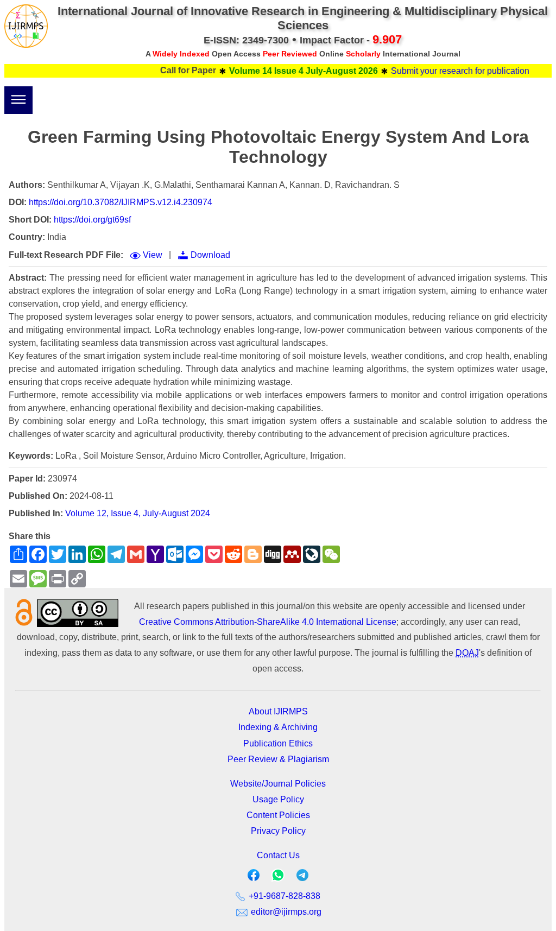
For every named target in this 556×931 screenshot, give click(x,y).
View (152, 254)
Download (210, 254)
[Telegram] (302, 877)
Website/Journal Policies (278, 783)
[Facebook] (254, 877)
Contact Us (278, 855)
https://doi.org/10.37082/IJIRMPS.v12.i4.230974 (120, 202)
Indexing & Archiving (278, 727)
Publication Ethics (278, 743)
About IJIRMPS (278, 711)
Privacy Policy (278, 830)
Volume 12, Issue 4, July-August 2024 (137, 513)
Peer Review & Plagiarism (278, 759)
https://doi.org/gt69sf (92, 219)
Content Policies (278, 815)
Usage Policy (278, 799)
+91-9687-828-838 (283, 896)
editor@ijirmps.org (285, 911)
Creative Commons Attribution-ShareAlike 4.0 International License (267, 621)
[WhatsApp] (278, 878)
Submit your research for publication (446, 70)
